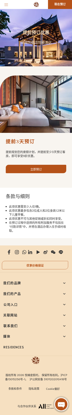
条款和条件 (15, 388)
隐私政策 (34, 388)
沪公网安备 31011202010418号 (48, 379)
